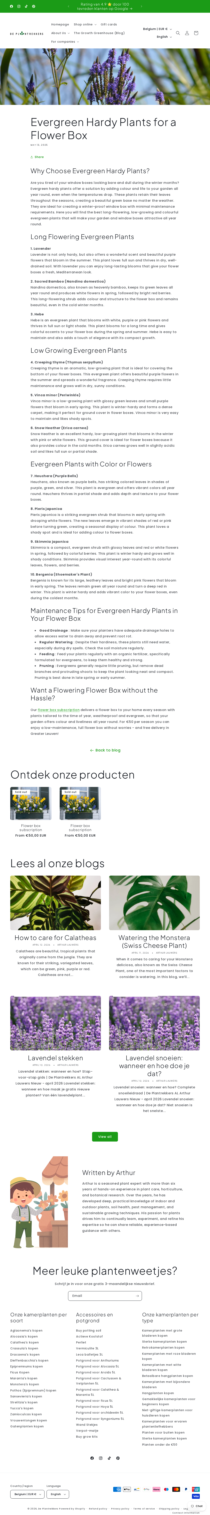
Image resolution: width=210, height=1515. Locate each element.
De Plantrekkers (48, 1508)
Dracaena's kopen (25, 1354)
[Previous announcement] (68, 6)
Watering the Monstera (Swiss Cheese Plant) (154, 941)
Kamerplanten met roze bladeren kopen (169, 1356)
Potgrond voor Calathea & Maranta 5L (97, 1392)
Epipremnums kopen (26, 1366)
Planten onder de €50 (159, 1445)
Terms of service (144, 1508)
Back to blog (108, 750)
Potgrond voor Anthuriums (97, 1360)
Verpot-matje (87, 1431)
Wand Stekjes (87, 1425)
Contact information (186, 1512)
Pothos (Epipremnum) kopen (33, 1390)
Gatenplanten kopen (27, 1426)
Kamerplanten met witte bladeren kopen (161, 1367)
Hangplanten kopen (158, 1393)
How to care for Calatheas (56, 937)
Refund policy (98, 1508)
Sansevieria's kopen (26, 1396)
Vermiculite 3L (87, 1348)
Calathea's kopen (24, 1342)
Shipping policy (169, 1508)
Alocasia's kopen (24, 1336)
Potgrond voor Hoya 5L (94, 1407)
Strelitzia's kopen (24, 1402)
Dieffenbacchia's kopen (29, 1360)
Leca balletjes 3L (89, 1354)
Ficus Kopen (20, 1372)
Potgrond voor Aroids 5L (95, 1372)
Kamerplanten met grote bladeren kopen (162, 1333)
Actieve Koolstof (89, 1336)
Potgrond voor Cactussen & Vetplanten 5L (98, 1381)
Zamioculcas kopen (26, 1414)
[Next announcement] (141, 6)
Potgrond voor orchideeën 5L (99, 1413)
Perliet (81, 1342)
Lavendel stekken (55, 1058)
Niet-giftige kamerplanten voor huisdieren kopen (167, 1412)
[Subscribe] (137, 1296)
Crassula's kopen (24, 1348)
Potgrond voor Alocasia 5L (97, 1366)
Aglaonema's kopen (26, 1330)
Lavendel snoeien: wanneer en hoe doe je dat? (154, 1066)
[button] (84, 24)
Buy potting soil (88, 1330)
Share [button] (39, 157)
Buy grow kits (87, 1437)
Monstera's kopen (24, 1384)
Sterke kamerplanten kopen (164, 1342)
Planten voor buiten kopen (163, 1432)
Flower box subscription (30, 827)
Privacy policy (120, 1508)
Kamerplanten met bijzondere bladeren (166, 1384)
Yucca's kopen (22, 1408)
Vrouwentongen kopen (28, 1420)
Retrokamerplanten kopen (163, 1348)
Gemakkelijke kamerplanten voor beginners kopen (169, 1401)
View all (105, 1137)
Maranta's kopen (24, 1378)
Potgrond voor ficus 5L (94, 1401)
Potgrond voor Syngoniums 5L (100, 1419)
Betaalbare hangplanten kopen (167, 1376)
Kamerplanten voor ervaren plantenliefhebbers (164, 1424)
